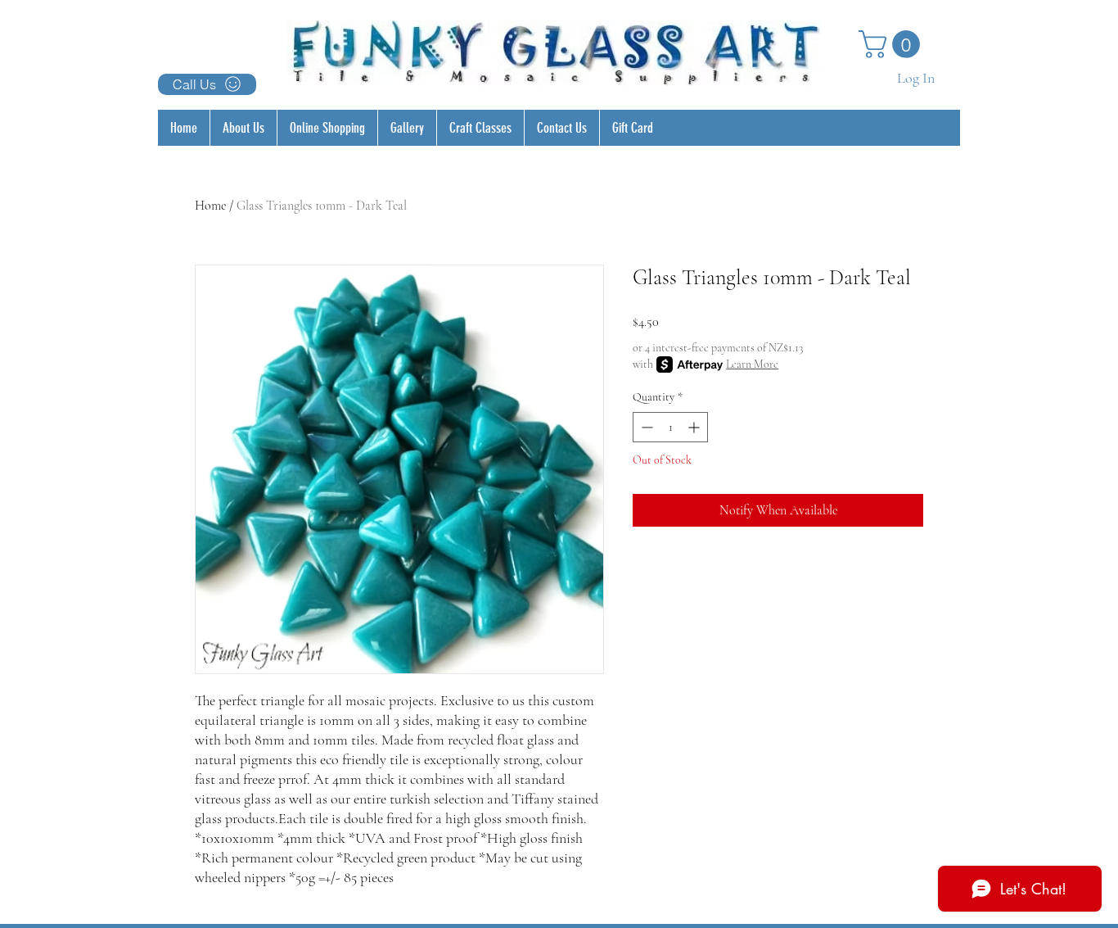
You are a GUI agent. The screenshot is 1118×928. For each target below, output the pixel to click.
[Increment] (695, 427)
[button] (892, 44)
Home (210, 205)
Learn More (752, 364)
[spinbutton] (670, 427)
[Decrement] (645, 427)
